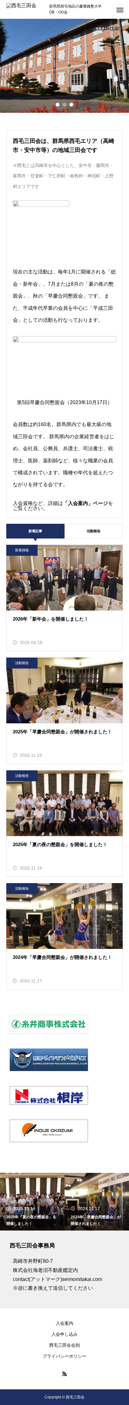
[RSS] (64, 1374)
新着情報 (22, 550)
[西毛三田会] (24, 9)
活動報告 (94, 531)
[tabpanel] (64, 66)
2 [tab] (64, 105)
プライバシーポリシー (64, 1356)
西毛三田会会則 (64, 1345)
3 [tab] (71, 105)
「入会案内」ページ (85, 503)
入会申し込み (64, 1334)
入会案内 (64, 1323)
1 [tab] (57, 105)
